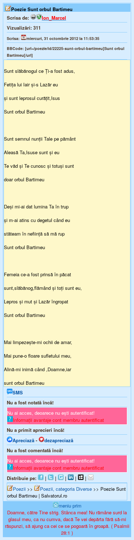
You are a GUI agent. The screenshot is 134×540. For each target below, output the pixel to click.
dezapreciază (58, 440)
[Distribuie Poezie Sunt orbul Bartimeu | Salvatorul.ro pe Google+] (61, 478)
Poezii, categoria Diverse (66, 488)
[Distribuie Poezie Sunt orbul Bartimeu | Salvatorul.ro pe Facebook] (41, 478)
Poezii (19, 488)
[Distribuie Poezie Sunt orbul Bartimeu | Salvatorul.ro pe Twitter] (51, 478)
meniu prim (70, 505)
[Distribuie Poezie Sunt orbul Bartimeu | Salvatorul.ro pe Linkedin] (71, 478)
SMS (18, 392)
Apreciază (23, 440)
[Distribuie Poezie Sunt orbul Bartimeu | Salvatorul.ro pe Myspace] (81, 478)
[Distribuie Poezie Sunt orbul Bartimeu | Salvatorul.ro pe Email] (91, 478)
